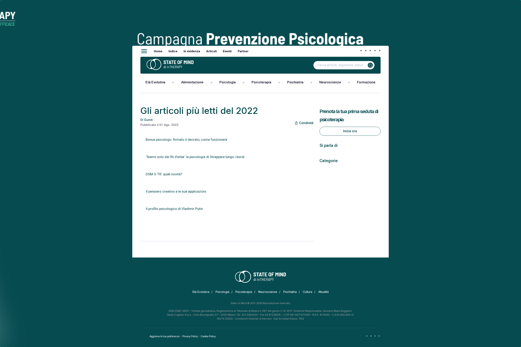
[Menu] (144, 51)
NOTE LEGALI (225, 318)
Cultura (307, 292)
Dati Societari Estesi (285, 318)
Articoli (211, 51)
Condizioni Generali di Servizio (253, 318)
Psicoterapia (261, 82)
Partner (243, 51)
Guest (148, 120)
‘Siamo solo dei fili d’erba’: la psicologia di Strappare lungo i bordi (195, 157)
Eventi (227, 51)
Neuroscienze (330, 82)
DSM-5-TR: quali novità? (164, 174)
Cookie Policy (208, 336)
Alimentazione (192, 82)
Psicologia (227, 82)
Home (158, 51)
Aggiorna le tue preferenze (165, 336)
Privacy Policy (190, 336)
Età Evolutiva (155, 82)
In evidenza (192, 51)
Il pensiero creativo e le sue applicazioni (176, 191)
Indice (173, 51)
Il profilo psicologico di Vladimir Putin (175, 209)
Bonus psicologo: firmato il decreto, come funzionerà (186, 139)
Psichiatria (295, 82)
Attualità (323, 292)
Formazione (366, 82)
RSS (301, 318)
